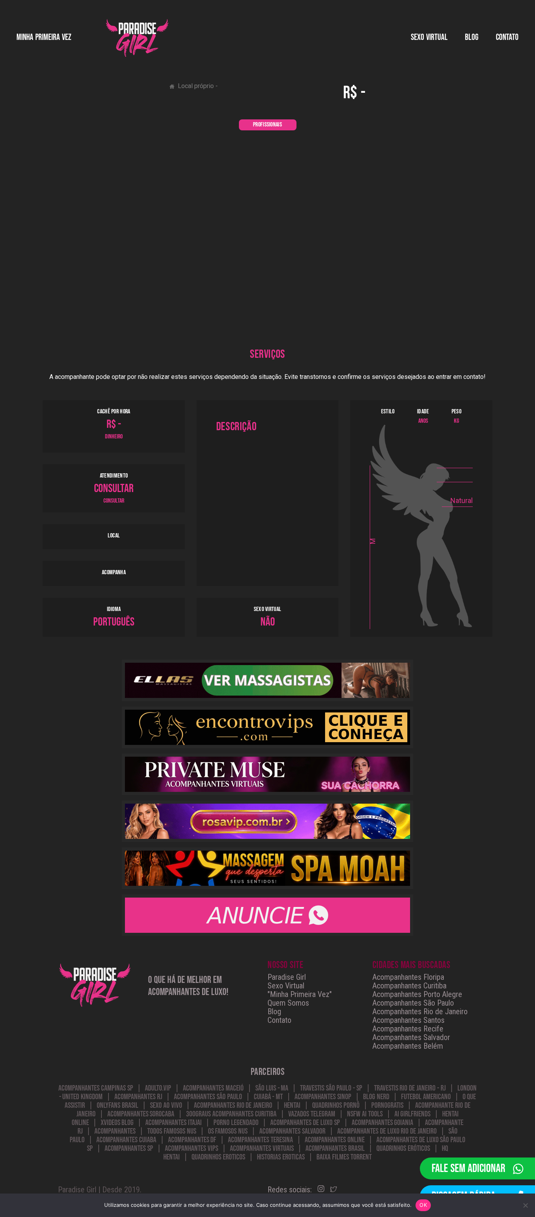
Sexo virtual (429, 37)
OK (423, 1205)
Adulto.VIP (158, 1088)
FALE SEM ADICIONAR (468, 1168)
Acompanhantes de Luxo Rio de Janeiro (387, 1131)
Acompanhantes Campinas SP (95, 1088)
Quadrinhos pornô (336, 1105)
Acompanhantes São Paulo (413, 1003)
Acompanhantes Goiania (383, 1122)
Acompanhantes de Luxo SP (305, 1122)
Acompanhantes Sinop (323, 1097)
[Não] (525, 1205)
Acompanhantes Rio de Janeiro (420, 1011)
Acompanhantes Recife (407, 1028)
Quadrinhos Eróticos (403, 1148)
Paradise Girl (287, 977)
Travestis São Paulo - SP (331, 1088)
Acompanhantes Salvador (411, 1037)
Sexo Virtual (286, 985)
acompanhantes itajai (173, 1122)
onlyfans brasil (117, 1105)
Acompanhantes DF (192, 1140)
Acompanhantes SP (129, 1148)
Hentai (292, 1105)
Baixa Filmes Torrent (344, 1157)
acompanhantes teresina (260, 1140)
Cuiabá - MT (268, 1097)
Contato (507, 37)
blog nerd (376, 1097)
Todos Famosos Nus (171, 1131)
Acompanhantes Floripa (408, 977)
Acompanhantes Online (335, 1140)
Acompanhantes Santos (408, 1020)
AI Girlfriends (412, 1114)
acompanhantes (115, 1131)
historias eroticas (281, 1157)
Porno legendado (235, 1122)
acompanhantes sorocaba (141, 1114)
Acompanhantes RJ (138, 1097)
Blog (472, 37)
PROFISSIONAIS (267, 124)
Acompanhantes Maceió (213, 1088)
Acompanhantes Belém (407, 1046)
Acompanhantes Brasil (335, 1148)
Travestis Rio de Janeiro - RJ (410, 1088)
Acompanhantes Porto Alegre (417, 994)
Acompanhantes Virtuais (262, 1148)
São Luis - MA (271, 1088)
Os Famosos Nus (228, 1131)
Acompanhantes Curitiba (409, 985)
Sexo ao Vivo (166, 1105)
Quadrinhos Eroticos (218, 1157)
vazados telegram (311, 1114)
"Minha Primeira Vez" (300, 994)
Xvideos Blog (117, 1122)
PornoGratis (387, 1105)
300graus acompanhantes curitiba (231, 1114)
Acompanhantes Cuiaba (126, 1140)
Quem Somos (288, 1003)
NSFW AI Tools (365, 1114)
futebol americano (426, 1097)
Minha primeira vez (43, 37)
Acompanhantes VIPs (191, 1148)
